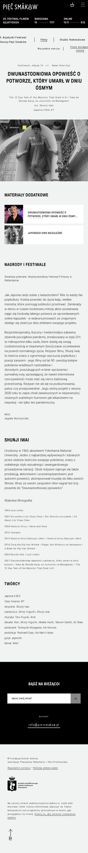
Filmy (44, 39)
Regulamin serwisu (19, 768)
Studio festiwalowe (72, 39)
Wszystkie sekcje (49, 48)
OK (75, 698)
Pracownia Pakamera (32, 762)
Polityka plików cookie (45, 768)
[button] (83, 150)
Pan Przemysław (58, 762)
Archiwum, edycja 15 (30, 65)
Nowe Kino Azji (61, 65)
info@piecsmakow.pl (44, 725)
